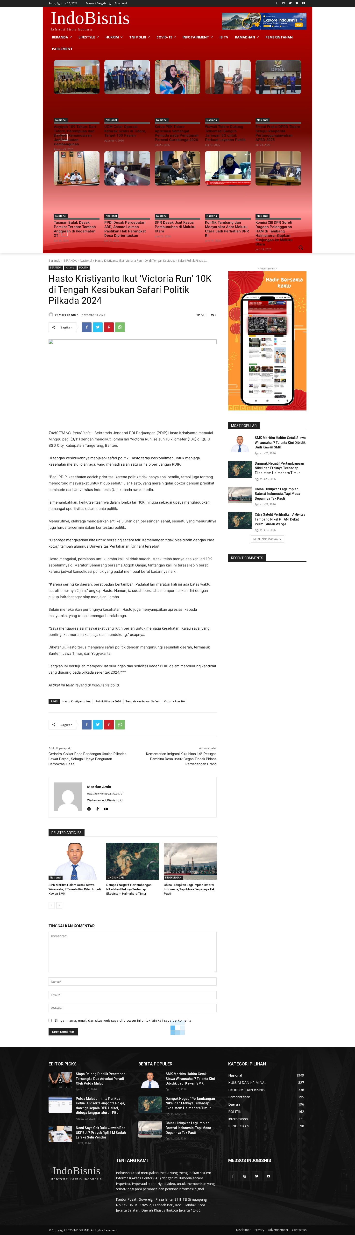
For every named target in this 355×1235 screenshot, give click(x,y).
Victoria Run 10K (174, 701)
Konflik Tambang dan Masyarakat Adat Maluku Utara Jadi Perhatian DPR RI (227, 229)
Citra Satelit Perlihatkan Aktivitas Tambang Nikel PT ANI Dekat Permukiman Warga (280, 519)
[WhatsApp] (120, 327)
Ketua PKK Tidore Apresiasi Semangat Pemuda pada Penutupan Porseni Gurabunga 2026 (177, 133)
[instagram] (89, 808)
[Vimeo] (297, 3)
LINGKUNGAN (116, 877)
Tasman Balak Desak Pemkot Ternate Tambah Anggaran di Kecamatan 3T (75, 229)
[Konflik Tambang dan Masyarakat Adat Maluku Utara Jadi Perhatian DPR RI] (228, 168)
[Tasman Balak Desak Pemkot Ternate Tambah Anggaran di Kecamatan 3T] (76, 168)
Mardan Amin (68, 314)
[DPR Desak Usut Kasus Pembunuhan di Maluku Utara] (177, 168)
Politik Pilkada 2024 (108, 701)
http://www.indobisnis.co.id (104, 793)
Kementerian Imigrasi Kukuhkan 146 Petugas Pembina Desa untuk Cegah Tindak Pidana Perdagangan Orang (181, 759)
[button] (300, 247)
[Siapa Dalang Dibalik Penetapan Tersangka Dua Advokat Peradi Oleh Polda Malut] (60, 1080)
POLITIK (83, 267)
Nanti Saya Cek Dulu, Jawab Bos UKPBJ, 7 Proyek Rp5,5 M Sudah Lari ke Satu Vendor (101, 1132)
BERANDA (70, 261)
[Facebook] (277, 3)
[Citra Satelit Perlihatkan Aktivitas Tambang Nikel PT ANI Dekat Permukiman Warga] (240, 520)
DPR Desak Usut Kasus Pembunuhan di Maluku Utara (175, 226)
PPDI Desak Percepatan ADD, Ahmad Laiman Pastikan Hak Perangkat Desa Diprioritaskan (125, 229)
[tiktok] (97, 808)
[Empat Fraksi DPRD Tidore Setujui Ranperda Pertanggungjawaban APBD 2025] (278, 77)
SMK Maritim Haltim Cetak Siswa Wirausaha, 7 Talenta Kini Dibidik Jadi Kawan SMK (75, 889)
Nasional (60, 120)
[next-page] (59, 905)
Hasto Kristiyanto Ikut (77, 701)
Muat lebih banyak (265, 539)
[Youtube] (303, 3)
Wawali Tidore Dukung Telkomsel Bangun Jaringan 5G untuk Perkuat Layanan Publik (225, 133)
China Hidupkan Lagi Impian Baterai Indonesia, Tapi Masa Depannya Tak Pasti (189, 889)
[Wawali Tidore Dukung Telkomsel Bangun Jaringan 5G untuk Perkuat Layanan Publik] (228, 77)
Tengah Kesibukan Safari (142, 701)
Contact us (299, 1230)
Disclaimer (243, 1230)
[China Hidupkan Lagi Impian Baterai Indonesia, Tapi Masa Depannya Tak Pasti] (190, 861)
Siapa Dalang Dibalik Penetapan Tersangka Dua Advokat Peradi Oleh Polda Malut (100, 1078)
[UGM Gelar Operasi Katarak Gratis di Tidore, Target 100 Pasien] (127, 77)
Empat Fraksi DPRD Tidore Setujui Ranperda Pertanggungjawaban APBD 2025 (278, 133)
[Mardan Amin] (52, 314)
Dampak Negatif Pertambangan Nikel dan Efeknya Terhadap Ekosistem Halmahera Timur (128, 889)
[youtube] (106, 808)
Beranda (54, 261)
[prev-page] (52, 905)
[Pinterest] (109, 327)
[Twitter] (290, 3)
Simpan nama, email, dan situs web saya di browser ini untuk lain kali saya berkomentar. (124, 1020)
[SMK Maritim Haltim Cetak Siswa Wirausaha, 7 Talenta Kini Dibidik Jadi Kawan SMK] (75, 861)
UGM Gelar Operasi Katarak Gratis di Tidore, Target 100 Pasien (125, 131)
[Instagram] (283, 3)
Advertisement (278, 1230)
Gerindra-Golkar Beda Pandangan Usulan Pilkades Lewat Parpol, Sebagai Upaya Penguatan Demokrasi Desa (88, 759)
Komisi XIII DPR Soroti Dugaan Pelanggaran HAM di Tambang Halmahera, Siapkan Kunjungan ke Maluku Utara (274, 233)
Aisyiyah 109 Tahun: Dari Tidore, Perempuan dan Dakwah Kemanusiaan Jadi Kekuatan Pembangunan (75, 135)
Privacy (259, 1230)
